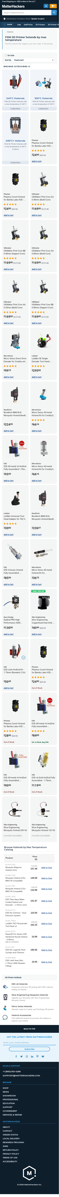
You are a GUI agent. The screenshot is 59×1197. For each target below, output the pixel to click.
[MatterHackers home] (13, 6)
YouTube (42, 1056)
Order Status (10, 1135)
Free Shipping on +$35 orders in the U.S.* (19, 1)
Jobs (5, 1146)
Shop (5, 1088)
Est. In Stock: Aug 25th (40, 742)
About (6, 1127)
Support (7, 1107)
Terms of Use (10, 1157)
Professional (10, 1099)
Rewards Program (13, 1142)
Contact (7, 1131)
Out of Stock (37, 688)
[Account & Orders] (46, 6)
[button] (29, 19)
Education (9, 1103)
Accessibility (10, 1161)
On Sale (11, 55)
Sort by (8, 60)
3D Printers (40, 25)
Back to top (29, 1029)
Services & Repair (12, 1115)
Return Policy (11, 1150)
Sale (19, 25)
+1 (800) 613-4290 (12, 1071)
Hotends (10, 32)
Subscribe (29, 1049)
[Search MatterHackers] (54, 12)
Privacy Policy (11, 1154)
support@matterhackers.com (21, 1075)
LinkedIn (32, 1056)
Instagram (26, 1056)
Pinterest (37, 1056)
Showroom (9, 1095)
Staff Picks (28, 25)
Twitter (21, 1056)
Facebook (16, 1056)
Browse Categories (16, 66)
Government (10, 1111)
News (6, 1092)
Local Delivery (11, 1138)
